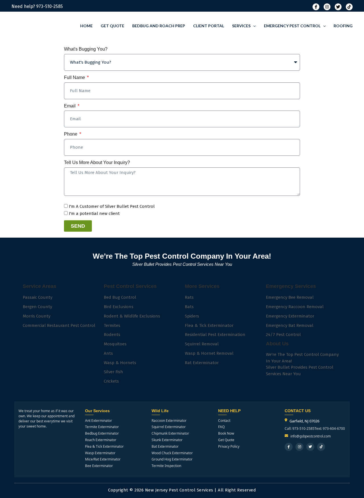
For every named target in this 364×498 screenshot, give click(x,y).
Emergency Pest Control (292, 25)
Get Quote (112, 25)
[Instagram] (327, 6)
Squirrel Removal (202, 343)
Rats (189, 297)
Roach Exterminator (100, 440)
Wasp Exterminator (100, 453)
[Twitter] (338, 6)
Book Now (226, 433)
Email (70, 105)
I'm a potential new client (94, 213)
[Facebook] (316, 6)
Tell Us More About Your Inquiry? (97, 162)
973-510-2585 (49, 6)
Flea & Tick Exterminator (209, 325)
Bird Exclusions (118, 306)
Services (241, 25)
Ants (108, 353)
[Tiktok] (349, 6)
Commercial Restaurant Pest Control (59, 325)
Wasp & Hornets (120, 362)
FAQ (221, 427)
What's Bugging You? (85, 49)
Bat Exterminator (165, 446)
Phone (71, 134)
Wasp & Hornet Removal (209, 353)
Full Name (75, 77)
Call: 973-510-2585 (300, 428)
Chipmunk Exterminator (170, 433)
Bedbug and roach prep (158, 25)
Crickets (111, 381)
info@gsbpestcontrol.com (310, 436)
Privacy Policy (228, 446)
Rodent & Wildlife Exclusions (132, 316)
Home (86, 25)
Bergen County (37, 306)
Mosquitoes (115, 343)
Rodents (112, 334)
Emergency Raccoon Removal (295, 306)
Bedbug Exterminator (102, 433)
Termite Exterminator (102, 427)
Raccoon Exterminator (169, 420)
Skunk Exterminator (167, 440)
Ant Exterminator (98, 420)
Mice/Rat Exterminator (103, 459)
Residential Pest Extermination (215, 334)
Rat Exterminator (202, 362)
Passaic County (37, 297)
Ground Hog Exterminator (172, 459)
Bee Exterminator (99, 466)
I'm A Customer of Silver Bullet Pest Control (112, 206)
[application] (253, 26)
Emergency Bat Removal (289, 325)
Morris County (36, 316)
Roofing (343, 25)
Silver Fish (113, 371)
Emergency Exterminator (290, 316)
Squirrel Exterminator (169, 427)
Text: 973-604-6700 (330, 428)
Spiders (192, 316)
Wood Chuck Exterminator (172, 453)
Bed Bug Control (120, 297)
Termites (112, 325)
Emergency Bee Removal (290, 297)
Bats (189, 306)
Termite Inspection (166, 466)
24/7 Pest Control (283, 334)
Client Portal (208, 25)
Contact (224, 420)
